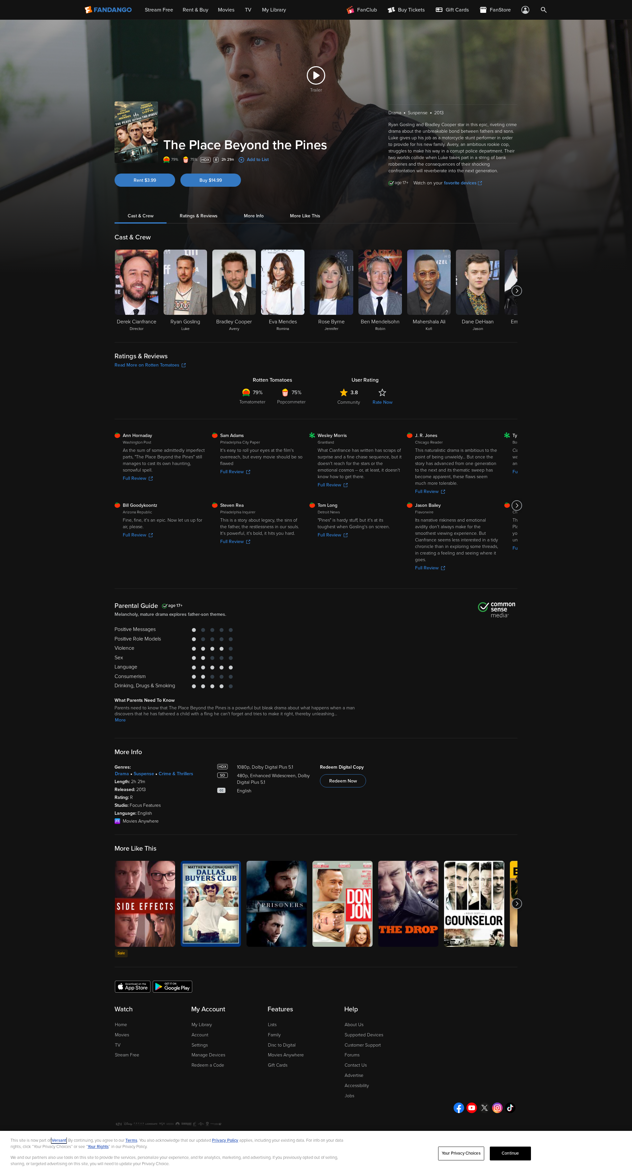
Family (274, 1035)
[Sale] (145, 904)
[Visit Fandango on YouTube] (471, 1107)
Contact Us (356, 1065)
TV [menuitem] (248, 10)
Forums (352, 1055)
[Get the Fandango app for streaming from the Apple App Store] (133, 986)
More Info (254, 216)
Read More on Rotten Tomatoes (147, 365)
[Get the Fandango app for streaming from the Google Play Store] (172, 986)
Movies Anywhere (286, 1055)
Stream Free (127, 1055)
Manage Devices (208, 1055)
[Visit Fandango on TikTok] (510, 1107)
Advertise (354, 1075)
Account (200, 1035)
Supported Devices (364, 1035)
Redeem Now (343, 781)
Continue (510, 1153)
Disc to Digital (282, 1045)
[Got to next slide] (517, 290)
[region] (316, 1153)
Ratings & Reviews (199, 216)
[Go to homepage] (108, 10)
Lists (272, 1024)
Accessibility (357, 1085)
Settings (200, 1045)
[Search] (544, 10)
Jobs (349, 1096)
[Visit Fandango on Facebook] (458, 1107)
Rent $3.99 (145, 180)
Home (121, 1024)
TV (117, 1045)
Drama (122, 774)
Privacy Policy (225, 1140)
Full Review (134, 478)
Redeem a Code (208, 1065)
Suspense (144, 774)
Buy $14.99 (210, 180)
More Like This (305, 216)
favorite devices (460, 183)
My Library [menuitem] (274, 10)
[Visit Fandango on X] (484, 1107)
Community (348, 402)
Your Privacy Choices (461, 1153)
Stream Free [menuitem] (159, 10)
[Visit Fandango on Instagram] (497, 1107)
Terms (131, 1140)
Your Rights (98, 1146)
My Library (202, 1024)
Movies (122, 1035)
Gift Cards (277, 1065)
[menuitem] (452, 10)
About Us (354, 1024)
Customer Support (363, 1045)
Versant (59, 1140)
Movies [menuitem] (226, 10)
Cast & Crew (140, 216)
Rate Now (382, 402)
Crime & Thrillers (176, 774)
